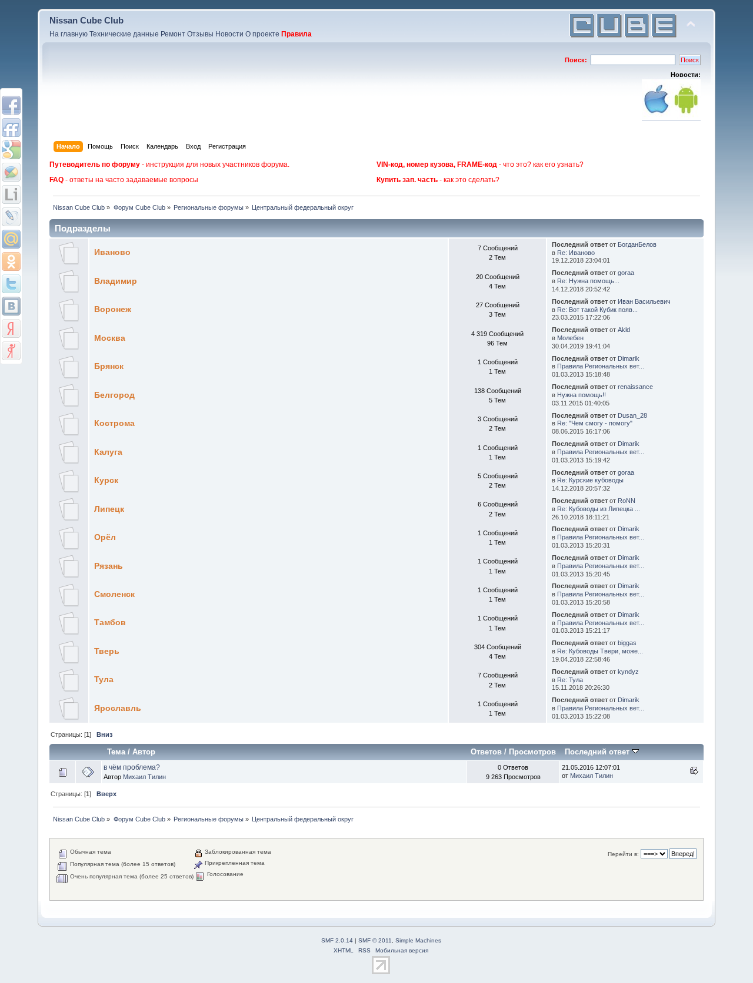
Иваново (112, 252)
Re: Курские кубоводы (590, 480)
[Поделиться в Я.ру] (11, 350)
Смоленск (114, 594)
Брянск (109, 366)
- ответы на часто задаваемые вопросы (123, 180)
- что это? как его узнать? (480, 164)
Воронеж (112, 309)
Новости (229, 34)
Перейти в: (623, 854)
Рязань (108, 566)
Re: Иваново (576, 252)
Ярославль (117, 708)
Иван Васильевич (644, 301)
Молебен (570, 337)
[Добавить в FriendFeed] (11, 127)
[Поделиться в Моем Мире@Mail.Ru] (11, 239)
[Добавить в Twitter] (11, 283)
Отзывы (200, 34)
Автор (143, 751)
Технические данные (124, 34)
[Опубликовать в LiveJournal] (11, 216)
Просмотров (532, 751)
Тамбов (110, 622)
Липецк (109, 509)
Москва (109, 338)
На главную (68, 34)
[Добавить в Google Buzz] (11, 172)
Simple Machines (418, 940)
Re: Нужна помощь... (588, 280)
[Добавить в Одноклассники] (11, 261)
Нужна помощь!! (581, 394)
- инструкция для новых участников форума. (169, 164)
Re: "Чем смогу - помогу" (594, 423)
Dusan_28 (632, 415)
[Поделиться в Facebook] (11, 105)
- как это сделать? (437, 180)
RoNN (626, 500)
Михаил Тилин (144, 776)
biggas (627, 642)
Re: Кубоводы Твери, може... (600, 651)
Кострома (114, 423)
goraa (626, 272)
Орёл (105, 537)
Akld (624, 329)
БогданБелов (637, 244)
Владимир (115, 281)
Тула (104, 679)
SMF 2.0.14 (337, 940)
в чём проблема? (132, 767)
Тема (116, 751)
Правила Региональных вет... (600, 366)
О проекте (262, 34)
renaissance (635, 386)
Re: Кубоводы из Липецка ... (598, 508)
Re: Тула (570, 679)
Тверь (106, 651)
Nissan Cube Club (86, 20)
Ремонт (173, 34)
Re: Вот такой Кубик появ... (597, 309)
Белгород (114, 395)
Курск (106, 480)
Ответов (486, 751)
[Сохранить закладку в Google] (11, 149)
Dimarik (628, 358)
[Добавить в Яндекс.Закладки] (11, 328)
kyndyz (628, 671)
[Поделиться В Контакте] (11, 306)
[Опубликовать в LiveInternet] (11, 194)
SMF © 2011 (375, 940)
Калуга (108, 452)
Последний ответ (598, 751)
